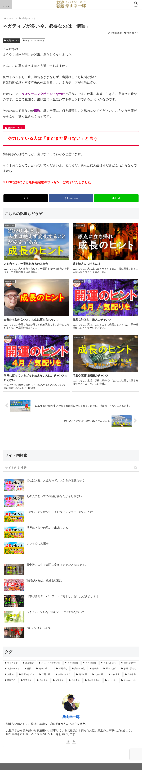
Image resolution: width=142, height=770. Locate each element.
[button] (136, 468)
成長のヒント (13, 40)
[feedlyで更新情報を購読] (68, 741)
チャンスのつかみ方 (34, 40)
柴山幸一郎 (71, 717)
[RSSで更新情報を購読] (74, 741)
